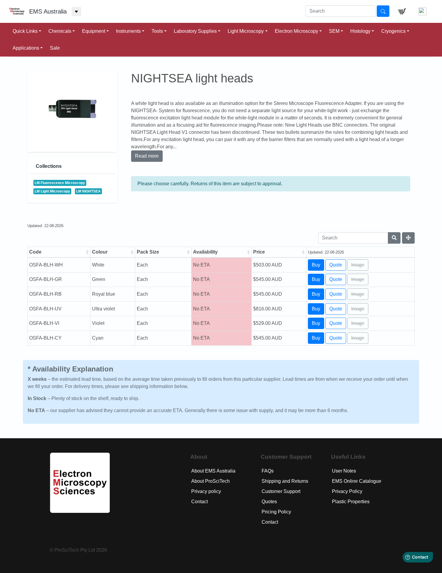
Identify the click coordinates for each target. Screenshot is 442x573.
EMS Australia (48, 11)
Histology (360, 31)
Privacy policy (206, 491)
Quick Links (25, 31)
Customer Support (281, 491)
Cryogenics (393, 31)
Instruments (128, 31)
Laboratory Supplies (195, 31)
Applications (26, 48)
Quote (335, 264)
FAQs (268, 470)
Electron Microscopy (296, 31)
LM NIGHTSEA (88, 191)
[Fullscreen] (408, 238)
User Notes (344, 470)
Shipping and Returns (285, 481)
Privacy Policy (347, 491)
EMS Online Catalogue (356, 481)
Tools (157, 31)
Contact (199, 501)
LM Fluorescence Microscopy (60, 183)
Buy (316, 264)
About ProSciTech (210, 481)
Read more (147, 156)
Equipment (93, 31)
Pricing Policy (276, 511)
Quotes (269, 501)
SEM (334, 31)
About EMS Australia (213, 470)
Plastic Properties (351, 501)
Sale (55, 48)
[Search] (394, 238)
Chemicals (59, 31)
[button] (402, 11)
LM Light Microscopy (52, 191)
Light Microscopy (246, 31)
